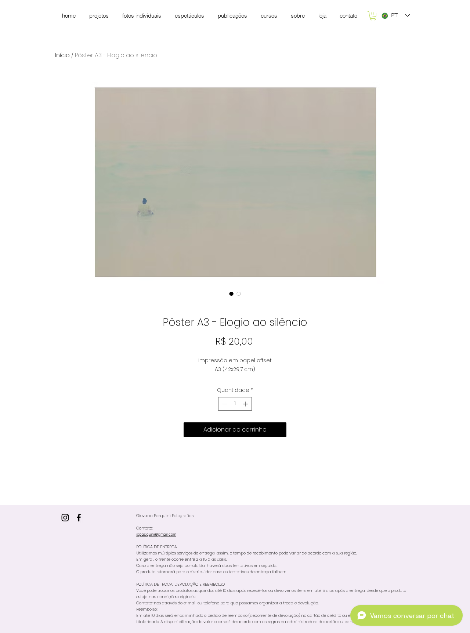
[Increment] (246, 403)
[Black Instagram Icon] (65, 518)
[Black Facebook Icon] (79, 518)
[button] (373, 15)
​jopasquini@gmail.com (156, 534)
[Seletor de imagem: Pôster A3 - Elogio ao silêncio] (231, 293)
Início (62, 55)
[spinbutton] (235, 403)
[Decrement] (223, 403)
